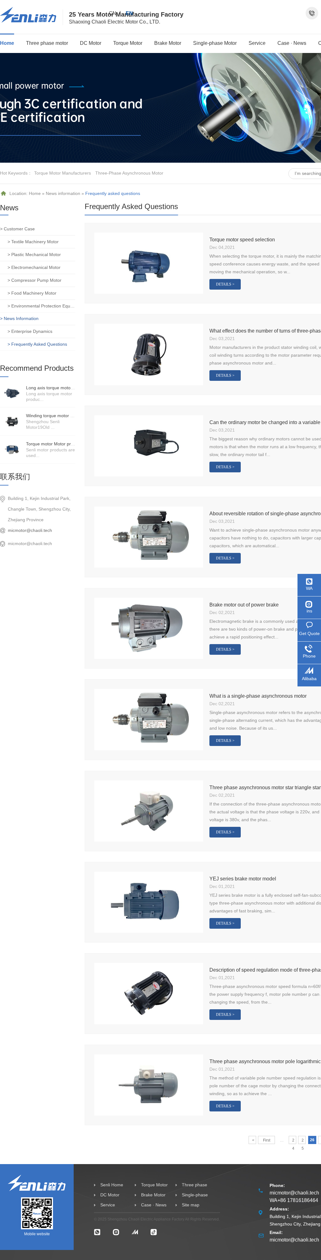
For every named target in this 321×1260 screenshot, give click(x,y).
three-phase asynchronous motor (129, 173)
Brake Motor (167, 43)
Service (257, 43)
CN (112, 13)
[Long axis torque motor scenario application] (12, 393)
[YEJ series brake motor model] (148, 902)
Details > (225, 284)
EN (129, 13)
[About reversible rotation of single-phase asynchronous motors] (148, 537)
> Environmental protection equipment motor (41, 305)
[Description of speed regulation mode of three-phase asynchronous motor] (148, 993)
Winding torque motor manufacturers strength (71, 415)
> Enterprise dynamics (30, 331)
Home (7, 43)
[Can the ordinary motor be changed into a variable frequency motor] (148, 445)
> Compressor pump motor (34, 280)
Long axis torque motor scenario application (69, 387)
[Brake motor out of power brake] (148, 628)
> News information (19, 318)
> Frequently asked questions (37, 344)
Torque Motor (127, 43)
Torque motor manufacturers (62, 173)
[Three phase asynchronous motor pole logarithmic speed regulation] (148, 1085)
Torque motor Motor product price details (66, 443)
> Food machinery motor (32, 293)
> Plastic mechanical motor (34, 254)
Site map (190, 1204)
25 (303, 1141)
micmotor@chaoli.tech (30, 530)
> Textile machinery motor (33, 241)
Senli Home (111, 1184)
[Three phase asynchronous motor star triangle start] (148, 811)
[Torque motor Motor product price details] (12, 449)
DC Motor (90, 43)
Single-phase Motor (215, 43)
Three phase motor (47, 43)
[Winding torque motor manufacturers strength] (12, 421)
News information (63, 193)
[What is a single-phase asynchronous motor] (148, 719)
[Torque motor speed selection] (148, 263)
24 (293, 1141)
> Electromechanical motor (34, 267)
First (266, 1140)
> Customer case (17, 228)
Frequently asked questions (112, 193)
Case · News (291, 43)
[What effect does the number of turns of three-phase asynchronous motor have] (148, 354)
